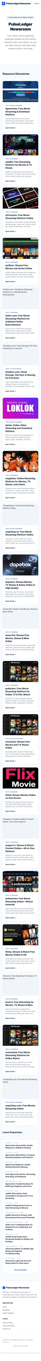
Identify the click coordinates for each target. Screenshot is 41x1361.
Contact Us (7, 1329)
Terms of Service (9, 1326)
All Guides (6, 1310)
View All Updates (20, 1270)
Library (36, 3)
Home (5, 1307)
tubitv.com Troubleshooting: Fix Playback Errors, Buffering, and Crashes (18, 1227)
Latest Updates (8, 1313)
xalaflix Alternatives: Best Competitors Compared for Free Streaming (19, 1195)
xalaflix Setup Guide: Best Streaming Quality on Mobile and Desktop (19, 1239)
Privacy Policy (8, 1323)
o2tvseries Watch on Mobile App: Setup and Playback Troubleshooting (19, 1251)
